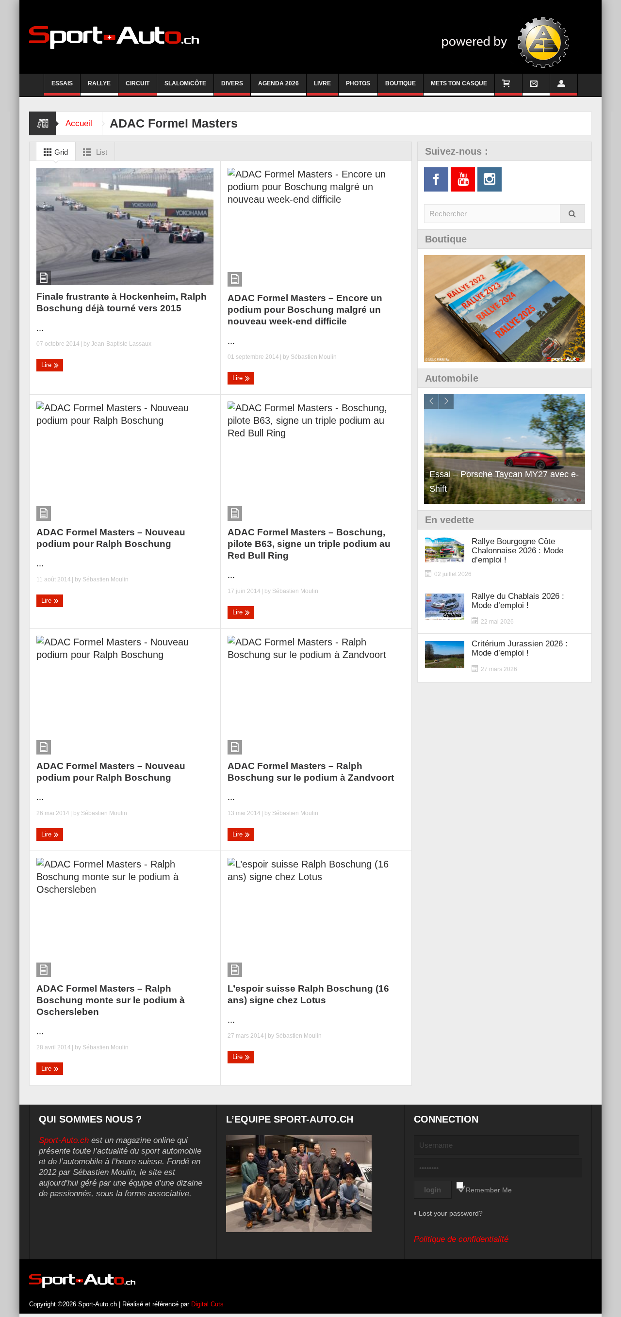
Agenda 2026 (278, 83)
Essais (62, 83)
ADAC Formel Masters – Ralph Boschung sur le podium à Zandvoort (311, 772)
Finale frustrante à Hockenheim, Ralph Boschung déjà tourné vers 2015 (121, 302)
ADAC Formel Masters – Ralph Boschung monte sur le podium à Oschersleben (110, 1000)
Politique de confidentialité (461, 1239)
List (100, 152)
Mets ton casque (459, 83)
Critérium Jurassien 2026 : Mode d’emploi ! (520, 648)
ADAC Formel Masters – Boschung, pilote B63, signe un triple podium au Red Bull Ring (309, 544)
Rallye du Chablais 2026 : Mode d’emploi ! (518, 601)
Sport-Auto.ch (64, 1140)
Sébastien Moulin (314, 356)
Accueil (78, 123)
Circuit (137, 83)
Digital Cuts (207, 1304)
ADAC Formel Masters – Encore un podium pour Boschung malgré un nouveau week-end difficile (305, 309)
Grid (60, 152)
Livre (322, 83)
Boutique (400, 83)
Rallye (99, 83)
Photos (358, 83)
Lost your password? (451, 1213)
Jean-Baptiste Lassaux (121, 343)
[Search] (572, 213)
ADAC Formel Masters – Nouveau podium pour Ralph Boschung (110, 538)
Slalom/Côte (185, 83)
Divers (232, 83)
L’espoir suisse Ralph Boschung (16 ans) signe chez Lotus (308, 994)
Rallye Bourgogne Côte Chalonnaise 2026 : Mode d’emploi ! (517, 550)
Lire (47, 365)
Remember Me (489, 1190)
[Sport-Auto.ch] (114, 37)
